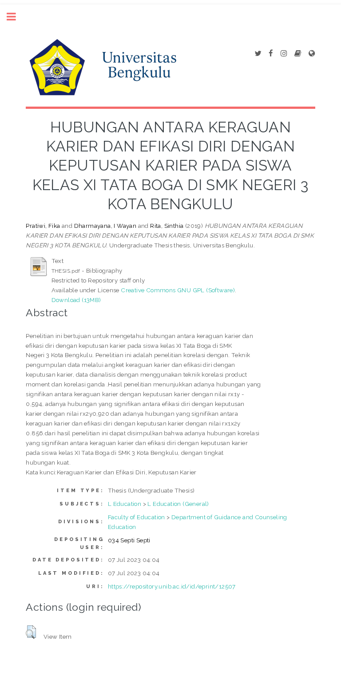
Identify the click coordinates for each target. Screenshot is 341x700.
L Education (124, 503)
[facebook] (271, 53)
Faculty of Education (136, 517)
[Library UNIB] (312, 53)
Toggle (16, 16)
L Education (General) (178, 503)
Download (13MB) (76, 299)
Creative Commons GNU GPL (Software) (178, 290)
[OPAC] (297, 53)
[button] (31, 632)
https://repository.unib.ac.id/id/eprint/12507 (172, 586)
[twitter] (257, 53)
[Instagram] (284, 53)
